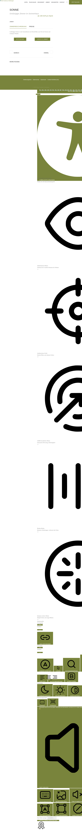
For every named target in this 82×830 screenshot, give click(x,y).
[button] (38, 94)
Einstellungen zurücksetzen (48, 820)
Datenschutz (36, 79)
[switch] (37, 269)
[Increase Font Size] (40, 624)
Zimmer (12, 21)
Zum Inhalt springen (42, 818)
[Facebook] (36, 83)
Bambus (16, 53)
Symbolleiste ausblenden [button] (47, 180)
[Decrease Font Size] (40, 629)
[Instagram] (39, 83)
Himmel (46, 53)
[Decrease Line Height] (40, 652)
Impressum (43, 79)
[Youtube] (46, 83)
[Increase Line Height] (40, 647)
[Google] (41, 83)
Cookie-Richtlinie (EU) (53, 79)
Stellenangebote (27, 79)
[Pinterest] (43, 83)
